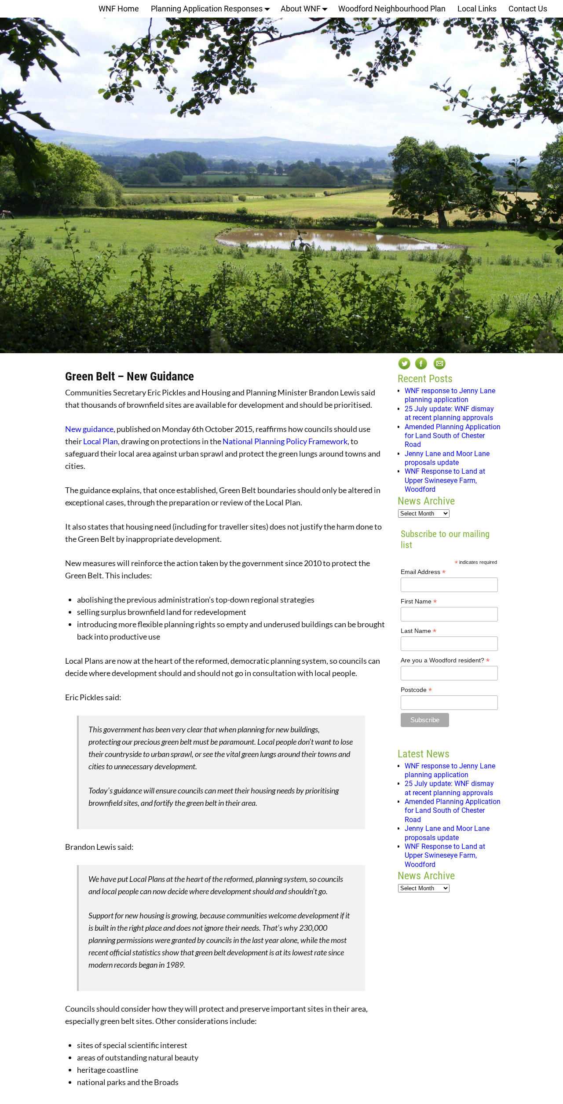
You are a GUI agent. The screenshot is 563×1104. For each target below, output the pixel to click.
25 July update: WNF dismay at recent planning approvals (449, 413)
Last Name (418, 631)
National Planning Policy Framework (285, 441)
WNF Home (119, 8)
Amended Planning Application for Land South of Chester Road (453, 436)
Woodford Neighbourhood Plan (392, 8)
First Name (419, 601)
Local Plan (100, 441)
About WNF (301, 8)
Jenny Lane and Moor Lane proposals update (447, 458)
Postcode (416, 690)
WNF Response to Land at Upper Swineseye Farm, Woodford (445, 480)
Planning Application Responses (207, 8)
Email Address (423, 572)
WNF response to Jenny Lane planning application (450, 395)
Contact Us (527, 8)
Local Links (477, 8)
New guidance (89, 429)
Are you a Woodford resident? (445, 660)
